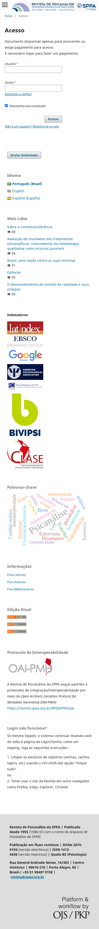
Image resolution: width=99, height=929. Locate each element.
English (18, 191)
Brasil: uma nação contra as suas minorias (41, 260)
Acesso (53, 119)
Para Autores (16, 582)
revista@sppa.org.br (27, 877)
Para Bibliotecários (20, 589)
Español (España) (26, 198)
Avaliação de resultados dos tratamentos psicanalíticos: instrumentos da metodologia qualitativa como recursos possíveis (43, 244)
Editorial (14, 272)
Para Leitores (16, 575)
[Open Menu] (5, 5)
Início (8, 16)
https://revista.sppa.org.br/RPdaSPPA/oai (40, 708)
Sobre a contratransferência (29, 227)
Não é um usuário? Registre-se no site (32, 126)
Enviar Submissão (24, 155)
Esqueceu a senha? (18, 94)
